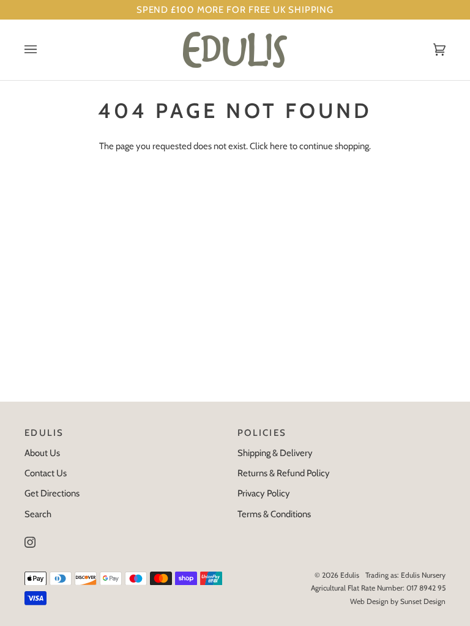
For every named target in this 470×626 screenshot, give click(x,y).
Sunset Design (423, 601)
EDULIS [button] (44, 432)
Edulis (349, 575)
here (279, 146)
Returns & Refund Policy (283, 473)
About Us (42, 452)
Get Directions (52, 493)
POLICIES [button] (261, 432)
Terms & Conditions (274, 514)
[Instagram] (29, 542)
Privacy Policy (263, 493)
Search (37, 514)
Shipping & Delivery (275, 452)
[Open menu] (42, 50)
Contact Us (45, 473)
